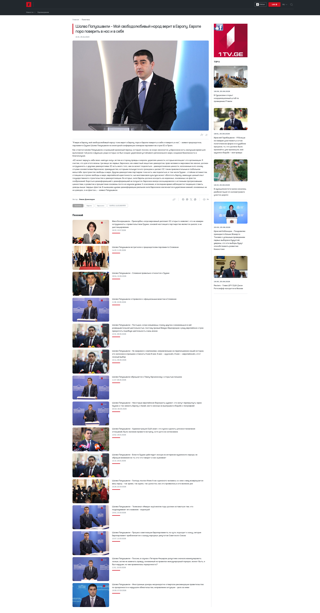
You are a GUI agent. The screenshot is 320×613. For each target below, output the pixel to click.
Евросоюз (100, 206)
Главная (75, 20)
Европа (89, 206)
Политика (78, 206)
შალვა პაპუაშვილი (118, 206)
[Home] (28, 4)
